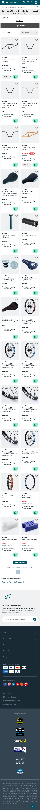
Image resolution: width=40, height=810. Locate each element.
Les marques (8, 645)
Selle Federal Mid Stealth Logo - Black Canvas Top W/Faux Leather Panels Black (10, 193)
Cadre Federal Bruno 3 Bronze (29, 148)
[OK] (34, 619)
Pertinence (25, 32)
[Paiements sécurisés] (13, 669)
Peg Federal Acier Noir (29, 236)
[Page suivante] (26, 572)
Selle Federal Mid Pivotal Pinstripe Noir (30, 193)
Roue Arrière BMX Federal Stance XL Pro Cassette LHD (9, 409)
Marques (5, 17)
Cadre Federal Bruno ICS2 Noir (8, 60)
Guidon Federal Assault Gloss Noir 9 (9, 148)
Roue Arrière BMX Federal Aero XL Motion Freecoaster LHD (29, 409)
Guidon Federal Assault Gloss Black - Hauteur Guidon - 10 (9, 105)
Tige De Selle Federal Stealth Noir (8, 236)
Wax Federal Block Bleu (29, 540)
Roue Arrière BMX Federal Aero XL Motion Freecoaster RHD (29, 365)
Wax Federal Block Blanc (9, 540)
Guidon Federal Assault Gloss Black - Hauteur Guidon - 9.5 (29, 61)
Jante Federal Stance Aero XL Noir (29, 497)
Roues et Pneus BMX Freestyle (13, 582)
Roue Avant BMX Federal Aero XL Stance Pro (30, 453)
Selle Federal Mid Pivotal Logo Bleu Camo (30, 279)
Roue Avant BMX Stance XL (10, 497)
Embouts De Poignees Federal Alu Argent (9, 279)
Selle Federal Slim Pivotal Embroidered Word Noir (10, 321)
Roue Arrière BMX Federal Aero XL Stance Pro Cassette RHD (9, 365)
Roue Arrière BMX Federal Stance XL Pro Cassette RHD (29, 322)
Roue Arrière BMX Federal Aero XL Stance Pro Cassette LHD (9, 453)
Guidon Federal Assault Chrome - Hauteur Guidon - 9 (29, 105)
